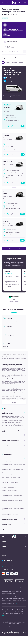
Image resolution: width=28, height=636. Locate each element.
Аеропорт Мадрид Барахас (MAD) (8, 593)
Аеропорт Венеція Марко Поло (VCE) (9, 601)
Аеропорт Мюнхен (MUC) (7, 600)
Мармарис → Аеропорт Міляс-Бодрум (9, 490)
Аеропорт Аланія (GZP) (17, 587)
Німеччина (16, 613)
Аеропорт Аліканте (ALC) (16, 591)
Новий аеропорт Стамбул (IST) (18, 589)
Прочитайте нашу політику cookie (12, 633)
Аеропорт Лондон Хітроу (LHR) (8, 603)
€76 (22, 126)
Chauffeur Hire (8, 560)
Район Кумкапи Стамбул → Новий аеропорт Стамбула (12, 469)
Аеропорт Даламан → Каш (7, 505)
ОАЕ (22, 611)
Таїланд (16, 611)
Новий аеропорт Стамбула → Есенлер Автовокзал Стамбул (13, 464)
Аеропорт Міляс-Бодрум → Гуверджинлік (10, 514)
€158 (22, 214)
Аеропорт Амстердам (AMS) (18, 598)
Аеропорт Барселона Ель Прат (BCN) (9, 595)
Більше (16, 603)
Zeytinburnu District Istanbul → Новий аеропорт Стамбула (13, 512)
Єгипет (3, 613)
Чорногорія (11, 611)
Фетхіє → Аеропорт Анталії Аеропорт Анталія (11, 477)
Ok (25, 632)
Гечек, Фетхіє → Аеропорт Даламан (9, 487)
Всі (3, 62)
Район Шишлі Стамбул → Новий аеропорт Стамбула (12, 500)
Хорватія (7, 613)
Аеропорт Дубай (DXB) (6, 591)
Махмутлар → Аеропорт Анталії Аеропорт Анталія (11, 497)
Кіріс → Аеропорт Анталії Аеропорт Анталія (10, 472)
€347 (22, 240)
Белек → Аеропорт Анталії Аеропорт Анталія (10, 466)
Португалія (21, 613)
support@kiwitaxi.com (9, 566)
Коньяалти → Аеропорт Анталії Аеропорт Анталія (11, 503)
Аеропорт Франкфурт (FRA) (7, 598)
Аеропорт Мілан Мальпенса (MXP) (19, 600)
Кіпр (19, 611)
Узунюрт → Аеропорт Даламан (8, 461)
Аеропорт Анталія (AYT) (6, 589)
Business (14, 62)
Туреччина (14, 609)
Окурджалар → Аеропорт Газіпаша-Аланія (10, 485)
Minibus (21, 62)
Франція (6, 611)
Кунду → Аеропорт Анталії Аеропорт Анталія (10, 492)
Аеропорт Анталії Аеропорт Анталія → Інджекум (11, 479)
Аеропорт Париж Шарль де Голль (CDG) (9, 596)
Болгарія (11, 613)
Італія (22, 609)
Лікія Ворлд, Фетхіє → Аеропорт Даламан (10, 482)
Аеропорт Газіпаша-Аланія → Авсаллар (9, 474)
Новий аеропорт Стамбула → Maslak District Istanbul (12, 495)
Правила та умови (15, 626)
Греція (3, 611)
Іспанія (18, 609)
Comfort (8, 62)
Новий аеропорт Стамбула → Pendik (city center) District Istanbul (13, 509)
